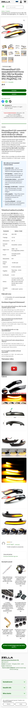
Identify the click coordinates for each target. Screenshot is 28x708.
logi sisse (15, 556)
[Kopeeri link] (10, 101)
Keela (21, 704)
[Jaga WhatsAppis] (6, 101)
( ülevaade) (10, 82)
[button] (24, 20)
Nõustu (8, 704)
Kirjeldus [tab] (4, 127)
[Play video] (14, 369)
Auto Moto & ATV (6, 98)
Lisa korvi (14, 94)
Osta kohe (14, 90)
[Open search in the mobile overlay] (14, 7)
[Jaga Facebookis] (3, 101)
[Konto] (21, 2)
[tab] (14, 124)
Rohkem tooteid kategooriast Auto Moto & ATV (14, 646)
